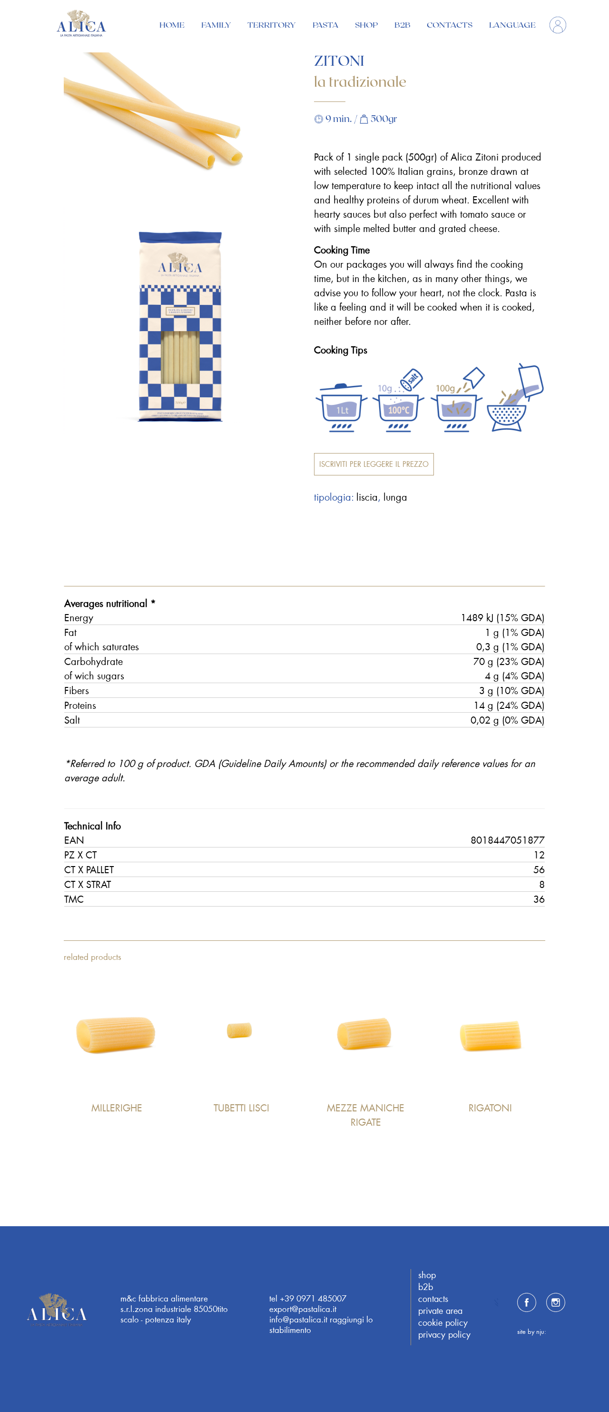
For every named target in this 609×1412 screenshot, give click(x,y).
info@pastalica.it (298, 1319)
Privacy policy (444, 1334)
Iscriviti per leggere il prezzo (374, 464)
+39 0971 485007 (313, 1298)
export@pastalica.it (302, 1308)
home (172, 25)
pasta (326, 25)
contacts (449, 25)
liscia (367, 497)
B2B (402, 25)
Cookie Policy (443, 1322)
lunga (395, 497)
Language (512, 25)
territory (271, 25)
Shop (366, 25)
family (216, 25)
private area (440, 1310)
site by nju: (531, 1331)
